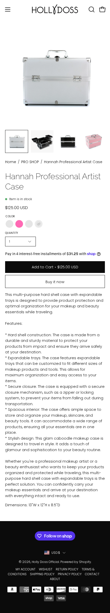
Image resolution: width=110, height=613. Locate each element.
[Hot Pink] (19, 224)
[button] (91, 9)
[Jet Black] (29, 224)
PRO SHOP (30, 161)
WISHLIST (45, 569)
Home (10, 161)
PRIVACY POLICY (70, 574)
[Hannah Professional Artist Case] (16, 141)
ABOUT (55, 579)
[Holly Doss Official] (55, 9)
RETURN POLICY (67, 569)
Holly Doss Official (45, 562)
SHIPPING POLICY (42, 574)
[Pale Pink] (9, 224)
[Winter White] (38, 224)
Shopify (85, 562)
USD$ (55, 552)
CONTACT (92, 574)
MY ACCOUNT (26, 569)
